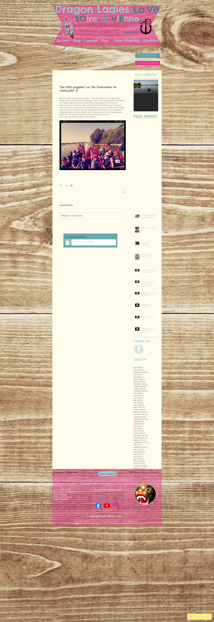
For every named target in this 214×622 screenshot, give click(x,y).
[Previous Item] (137, 86)
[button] (105, 40)
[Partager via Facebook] (61, 185)
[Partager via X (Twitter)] (66, 185)
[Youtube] (107, 505)
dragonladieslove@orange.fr (108, 490)
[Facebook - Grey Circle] (138, 349)
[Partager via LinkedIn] (71, 185)
